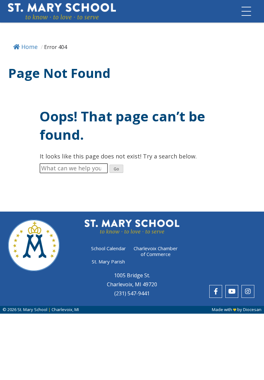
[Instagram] (247, 291)
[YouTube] (231, 291)
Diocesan (252, 309)
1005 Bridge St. (132, 275)
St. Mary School (32, 309)
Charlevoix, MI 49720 (132, 284)
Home (29, 47)
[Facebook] (215, 291)
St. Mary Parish (108, 261)
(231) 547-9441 (132, 293)
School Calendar (108, 248)
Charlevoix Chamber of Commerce (156, 251)
